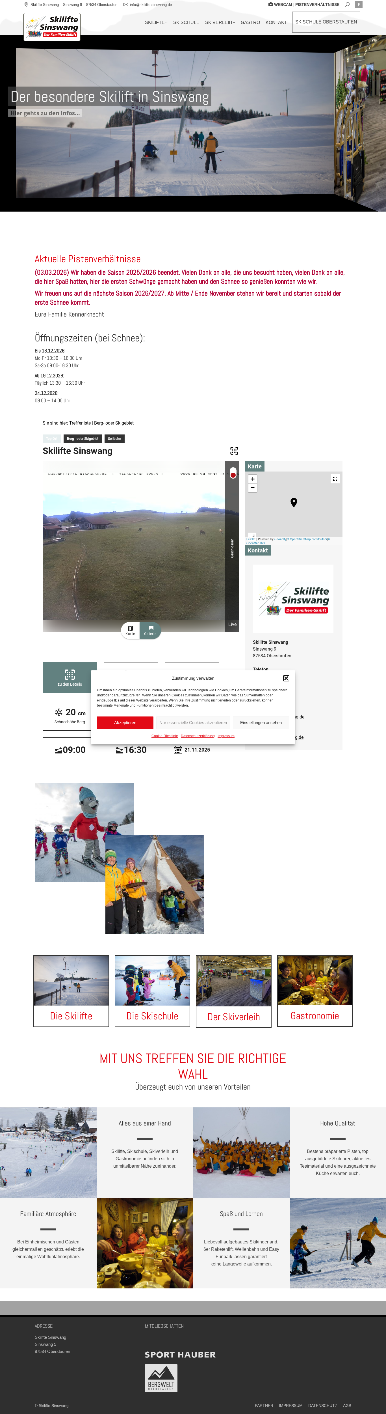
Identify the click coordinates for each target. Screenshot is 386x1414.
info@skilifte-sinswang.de (151, 5)
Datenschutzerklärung (198, 736)
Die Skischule (152, 1016)
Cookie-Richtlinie (164, 736)
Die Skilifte (71, 1016)
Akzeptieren (125, 722)
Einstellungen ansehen (261, 722)
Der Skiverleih (233, 1016)
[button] (286, 678)
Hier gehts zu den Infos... (45, 113)
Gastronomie (314, 1015)
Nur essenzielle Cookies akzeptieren (193, 722)
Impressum (226, 736)
